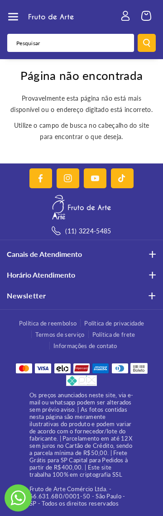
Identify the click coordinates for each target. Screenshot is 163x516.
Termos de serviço (59, 334)
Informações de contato (85, 345)
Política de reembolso (48, 323)
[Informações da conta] (125, 16)
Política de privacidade (114, 323)
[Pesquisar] (147, 43)
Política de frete (113, 334)
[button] (13, 16)
